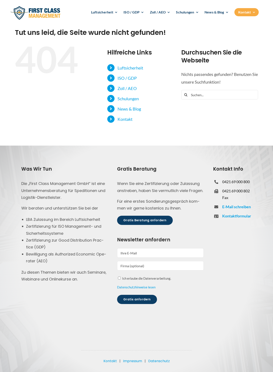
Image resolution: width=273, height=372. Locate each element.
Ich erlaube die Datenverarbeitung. (146, 278)
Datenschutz (159, 361)
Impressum (132, 361)
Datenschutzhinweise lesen (136, 287)
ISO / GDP (127, 78)
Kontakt (125, 119)
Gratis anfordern (137, 299)
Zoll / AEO (127, 88)
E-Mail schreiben (236, 206)
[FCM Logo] (35, 7)
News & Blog (129, 108)
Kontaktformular (236, 216)
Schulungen (128, 98)
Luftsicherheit (130, 67)
